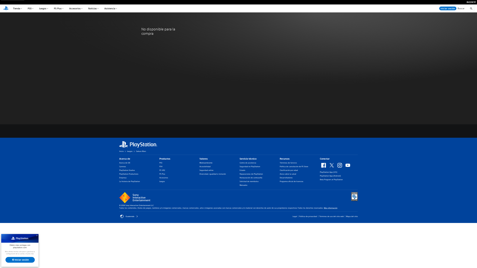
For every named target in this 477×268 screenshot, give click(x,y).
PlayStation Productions (128, 174)
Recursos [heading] (285, 158)
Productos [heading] (164, 158)
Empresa (122, 178)
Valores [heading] (203, 158)
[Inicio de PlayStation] (6, 8)
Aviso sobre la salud (288, 174)
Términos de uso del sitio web (331, 216)
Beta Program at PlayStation (331, 179)
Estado (242, 170)
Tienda (16, 8)
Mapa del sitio (352, 216)
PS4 (160, 166)
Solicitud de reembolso (249, 181)
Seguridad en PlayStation (250, 166)
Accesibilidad (205, 166)
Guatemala (130, 216)
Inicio (121, 151)
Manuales (243, 185)
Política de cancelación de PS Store (294, 166)
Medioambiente (205, 163)
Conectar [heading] (325, 158)
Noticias (92, 8)
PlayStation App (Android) (330, 176)
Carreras (122, 166)
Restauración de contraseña (251, 178)
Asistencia (109, 8)
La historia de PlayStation (129, 181)
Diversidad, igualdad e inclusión (212, 174)
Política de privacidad (308, 216)
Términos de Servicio (288, 163)
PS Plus (58, 8)
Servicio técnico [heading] (248, 158)
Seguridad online (206, 170)
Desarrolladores (286, 178)
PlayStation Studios (127, 170)
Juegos (42, 8)
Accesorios (75, 8)
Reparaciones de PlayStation (251, 174)
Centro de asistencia (248, 163)
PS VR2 (162, 170)
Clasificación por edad (289, 170)
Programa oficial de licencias (291, 181)
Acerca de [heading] (124, 158)
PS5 (30, 8)
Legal (295, 216)
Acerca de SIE (124, 163)
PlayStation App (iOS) (328, 172)
